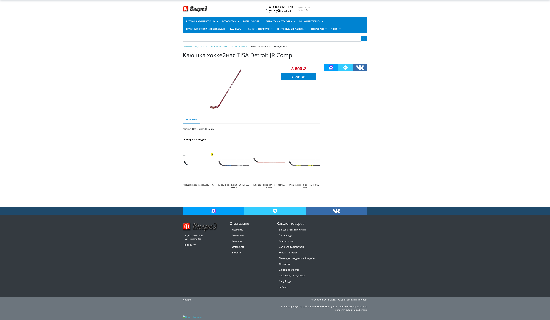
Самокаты (284, 264)
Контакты (237, 241)
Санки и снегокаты (289, 269)
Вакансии (237, 252)
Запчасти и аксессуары (291, 246)
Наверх (187, 299)
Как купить (237, 229)
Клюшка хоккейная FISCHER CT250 (235, 184)
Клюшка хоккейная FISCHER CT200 (305, 184)
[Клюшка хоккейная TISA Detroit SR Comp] (269, 163)
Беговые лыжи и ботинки (292, 229)
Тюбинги (283, 287)
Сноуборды (285, 281)
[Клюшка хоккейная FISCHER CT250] (234, 163)
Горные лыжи (286, 241)
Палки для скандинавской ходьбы (297, 258)
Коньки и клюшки (288, 252)
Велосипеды (285, 235)
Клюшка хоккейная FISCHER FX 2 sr (200, 184)
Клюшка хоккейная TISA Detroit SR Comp (273, 184)
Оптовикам (238, 246)
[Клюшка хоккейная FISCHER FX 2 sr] (198, 163)
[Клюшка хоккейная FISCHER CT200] (304, 163)
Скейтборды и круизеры (292, 275)
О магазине (238, 235)
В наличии (298, 76)
